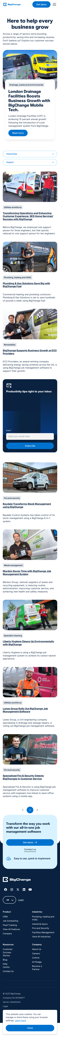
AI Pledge (37, 962)
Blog (5, 959)
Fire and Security (40, 928)
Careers (36, 953)
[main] (13, 4)
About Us (36, 949)
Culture (35, 957)
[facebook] (5, 889)
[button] (54, 4)
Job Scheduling (10, 920)
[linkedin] (24, 889)
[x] (18, 889)
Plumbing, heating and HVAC (43, 918)
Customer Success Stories (8, 952)
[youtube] (30, 889)
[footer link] (17, 880)
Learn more (20, 1020)
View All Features (11, 929)
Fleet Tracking (10, 925)
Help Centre (6, 965)
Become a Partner (37, 968)
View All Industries (41, 936)
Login (21, 900)
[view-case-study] (30, 70)
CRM (5, 916)
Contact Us (8, 971)
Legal (5, 1006)
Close (30, 1028)
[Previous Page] (23, 810)
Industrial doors (40, 924)
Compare (7, 933)
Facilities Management (43, 932)
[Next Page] (37, 810)
